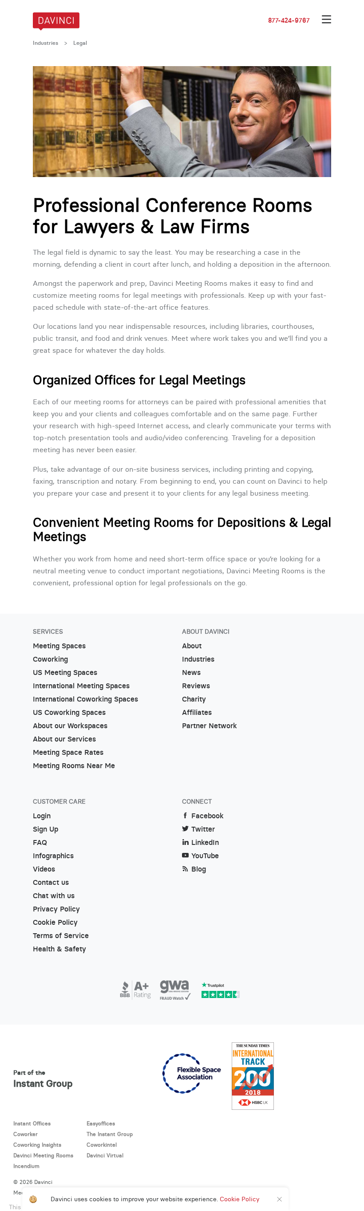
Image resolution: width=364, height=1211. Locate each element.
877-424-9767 (289, 20)
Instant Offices (32, 1123)
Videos (44, 869)
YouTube (205, 856)
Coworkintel (102, 1144)
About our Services (64, 739)
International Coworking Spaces (85, 699)
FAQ (40, 842)
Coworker (25, 1134)
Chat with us (54, 895)
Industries (45, 43)
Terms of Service (61, 935)
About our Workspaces (70, 726)
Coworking (50, 659)
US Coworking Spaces (69, 712)
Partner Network (209, 726)
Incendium (26, 1166)
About (192, 646)
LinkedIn (205, 842)
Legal (80, 43)
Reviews (196, 686)
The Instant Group (110, 1134)
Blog (198, 869)
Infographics (53, 856)
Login (42, 816)
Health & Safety (59, 949)
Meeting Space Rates (68, 752)
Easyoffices (101, 1123)
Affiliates (197, 712)
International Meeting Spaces (81, 686)
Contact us (51, 882)
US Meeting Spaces (65, 672)
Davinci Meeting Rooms (43, 1155)
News (191, 672)
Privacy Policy (56, 909)
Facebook (207, 816)
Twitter (203, 829)
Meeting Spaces (59, 646)
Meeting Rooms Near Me (74, 765)
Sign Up (45, 829)
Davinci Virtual (105, 1155)
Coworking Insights (37, 1144)
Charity (194, 699)
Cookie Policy (55, 922)
